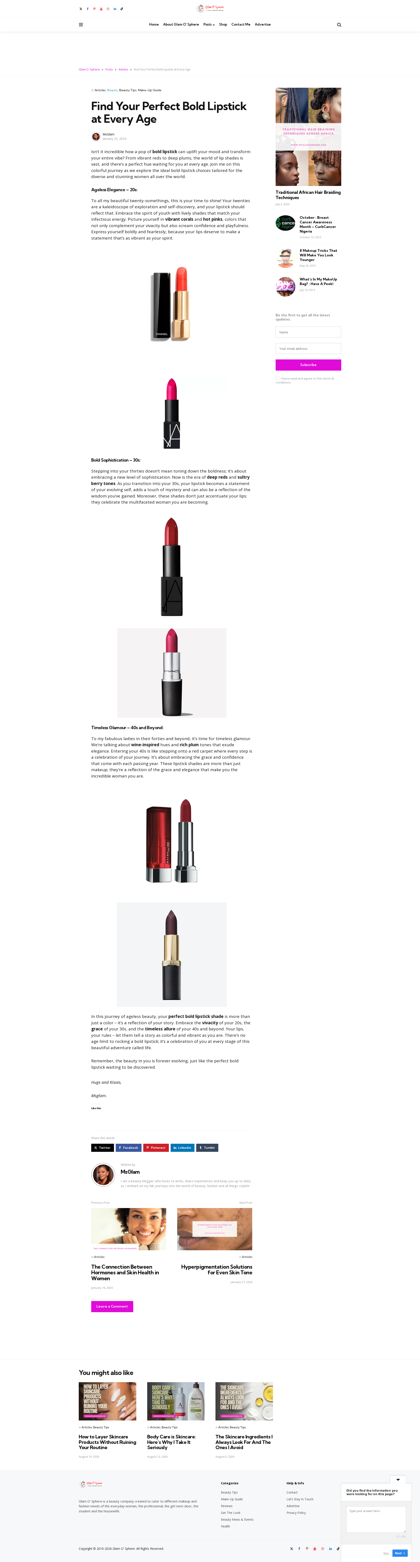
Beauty (112, 90)
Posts (207, 24)
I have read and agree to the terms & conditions (305, 380)
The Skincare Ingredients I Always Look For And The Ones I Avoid (243, 1442)
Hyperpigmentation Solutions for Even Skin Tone (216, 1269)
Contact (292, 1492)
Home (154, 24)
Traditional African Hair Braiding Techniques (308, 194)
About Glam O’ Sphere (181, 24)
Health (225, 1526)
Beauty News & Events (237, 1519)
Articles (100, 90)
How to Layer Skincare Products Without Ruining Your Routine (107, 1442)
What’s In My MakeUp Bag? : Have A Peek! (318, 281)
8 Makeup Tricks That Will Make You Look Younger (318, 255)
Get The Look (230, 1513)
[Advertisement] (210, 47)
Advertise (263, 24)
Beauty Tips (127, 90)
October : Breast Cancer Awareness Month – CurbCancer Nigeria (318, 224)
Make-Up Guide (149, 90)
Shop (223, 24)
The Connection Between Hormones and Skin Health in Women (125, 1272)
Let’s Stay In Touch (300, 1499)
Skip (386, 1553)
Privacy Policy (296, 1513)
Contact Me (240, 24)
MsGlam (108, 134)
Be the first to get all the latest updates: (303, 317)
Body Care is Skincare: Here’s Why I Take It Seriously (171, 1442)
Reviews (227, 1506)
